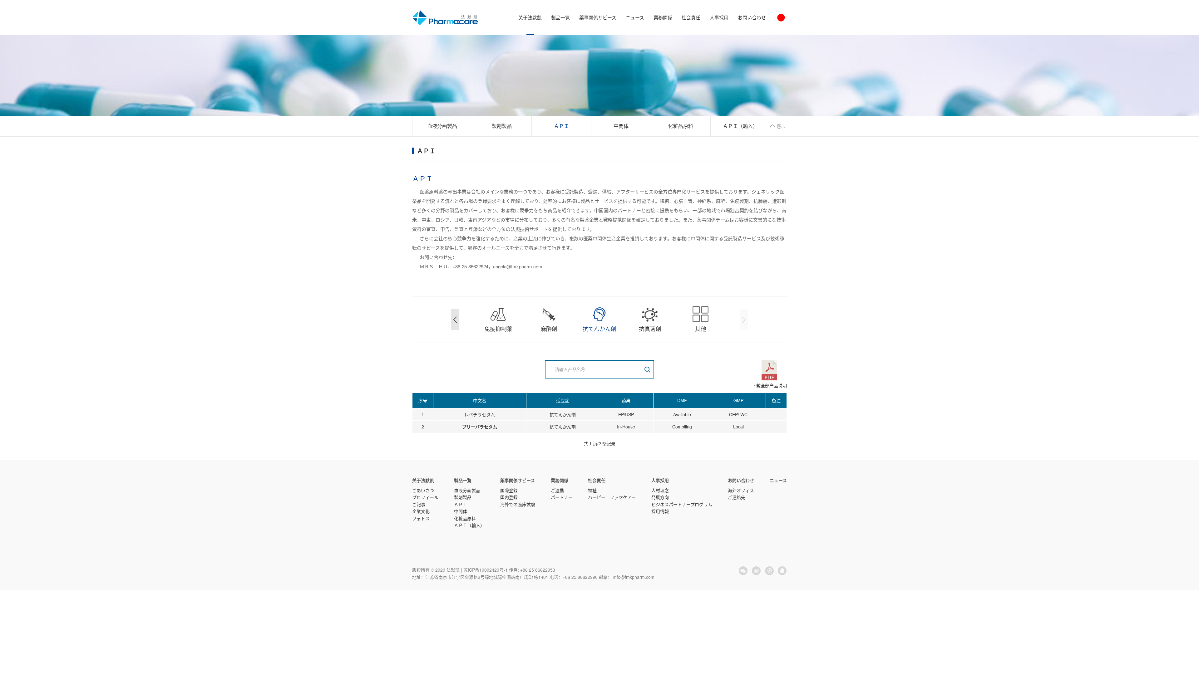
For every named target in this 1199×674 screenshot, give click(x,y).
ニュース (635, 17)
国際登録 (509, 490)
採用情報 (660, 511)
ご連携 (557, 490)
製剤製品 (502, 125)
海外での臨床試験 (517, 504)
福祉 (592, 490)
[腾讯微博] (769, 570)
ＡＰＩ (561, 125)
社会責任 (691, 17)
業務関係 (663, 17)
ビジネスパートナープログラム (681, 504)
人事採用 (719, 17)
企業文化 (421, 511)
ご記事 (418, 504)
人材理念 (660, 490)
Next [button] (744, 319)
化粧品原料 (680, 125)
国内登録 (509, 497)
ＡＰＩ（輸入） (740, 125)
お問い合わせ (752, 17)
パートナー (562, 497)
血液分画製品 (442, 125)
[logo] (445, 17)
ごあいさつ (423, 490)
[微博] (756, 570)
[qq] (782, 570)
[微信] (743, 570)
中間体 (621, 125)
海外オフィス (741, 490)
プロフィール (425, 497)
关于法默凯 (530, 17)
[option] (498, 319)
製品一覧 (560, 17)
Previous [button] (455, 319)
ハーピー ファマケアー (612, 497)
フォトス (421, 518)
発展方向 (660, 497)
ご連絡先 (736, 497)
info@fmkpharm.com (633, 577)
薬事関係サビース (597, 17)
